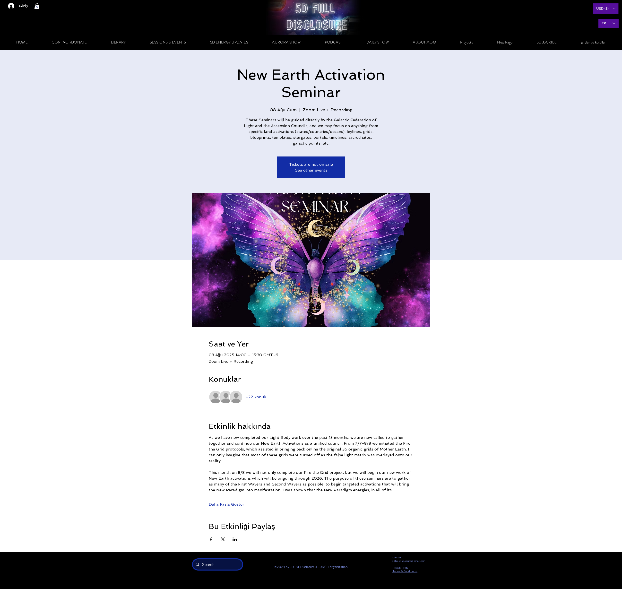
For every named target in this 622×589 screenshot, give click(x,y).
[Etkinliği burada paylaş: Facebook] (211, 539)
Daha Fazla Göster (226, 504)
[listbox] (606, 8)
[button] (36, 6)
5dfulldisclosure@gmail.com (408, 561)
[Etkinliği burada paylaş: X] (223, 539)
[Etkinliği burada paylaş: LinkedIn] (235, 539)
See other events (311, 170)
